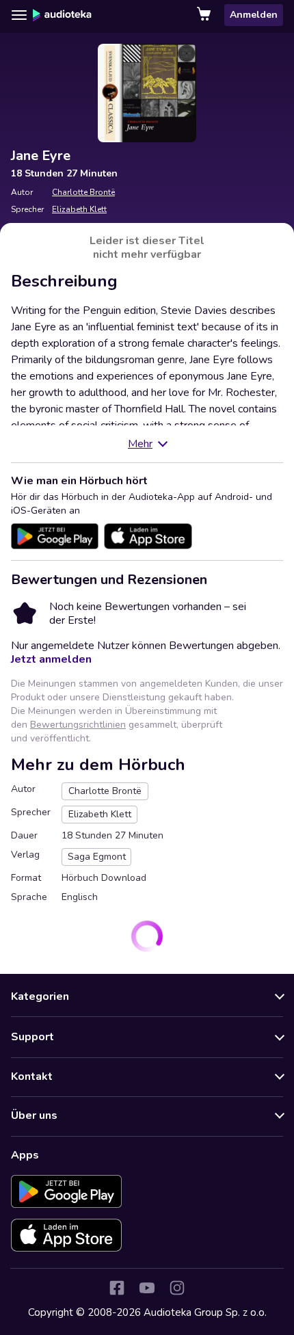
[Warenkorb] (205, 15)
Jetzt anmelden (51, 659)
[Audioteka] (62, 15)
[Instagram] (177, 1288)
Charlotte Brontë (83, 192)
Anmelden (254, 14)
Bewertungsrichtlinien (78, 724)
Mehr (140, 444)
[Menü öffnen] (19, 15)
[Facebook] (117, 1288)
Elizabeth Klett (79, 209)
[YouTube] (147, 1288)
